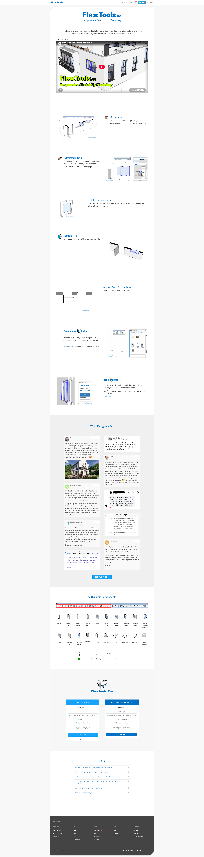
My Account (150, 2)
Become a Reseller (138, 836)
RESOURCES (57, 821)
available (69, 346)
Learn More (107, 397)
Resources (124, 2)
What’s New (133, 2)
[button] (128, 767)
